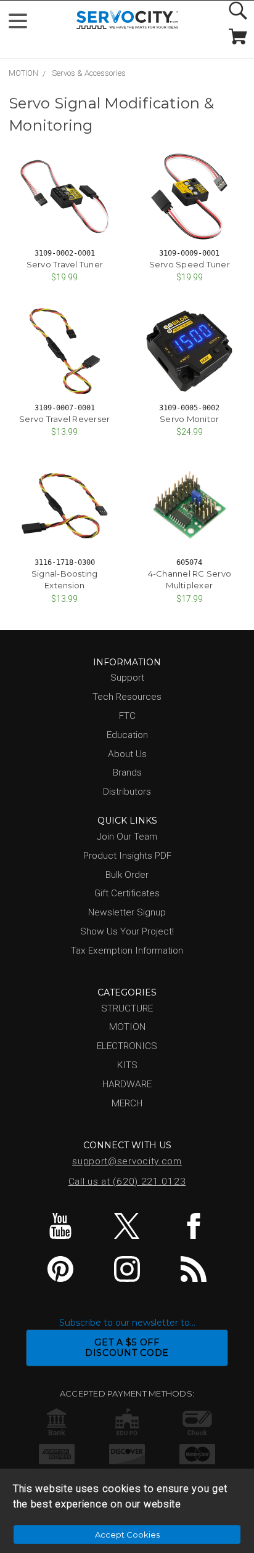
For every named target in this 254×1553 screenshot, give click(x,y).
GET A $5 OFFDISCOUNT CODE (127, 1347)
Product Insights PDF (127, 855)
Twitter (127, 1226)
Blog (193, 1269)
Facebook (193, 1226)
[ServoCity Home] (127, 20)
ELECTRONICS (127, 1046)
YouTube (60, 1226)
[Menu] (23, 24)
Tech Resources (127, 696)
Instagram (127, 1269)
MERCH (127, 1103)
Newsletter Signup (127, 912)
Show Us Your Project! (127, 931)
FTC (127, 715)
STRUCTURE (127, 1008)
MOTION (23, 73)
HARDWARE (127, 1084)
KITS (127, 1065)
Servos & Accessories (89, 73)
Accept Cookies (127, 1534)
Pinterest (60, 1269)
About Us (127, 754)
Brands (127, 772)
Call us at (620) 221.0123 (127, 1181)
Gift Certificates (127, 893)
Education (127, 734)
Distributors (127, 791)
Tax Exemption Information (127, 950)
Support (127, 677)
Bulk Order (127, 874)
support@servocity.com (127, 1161)
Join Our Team (127, 836)
